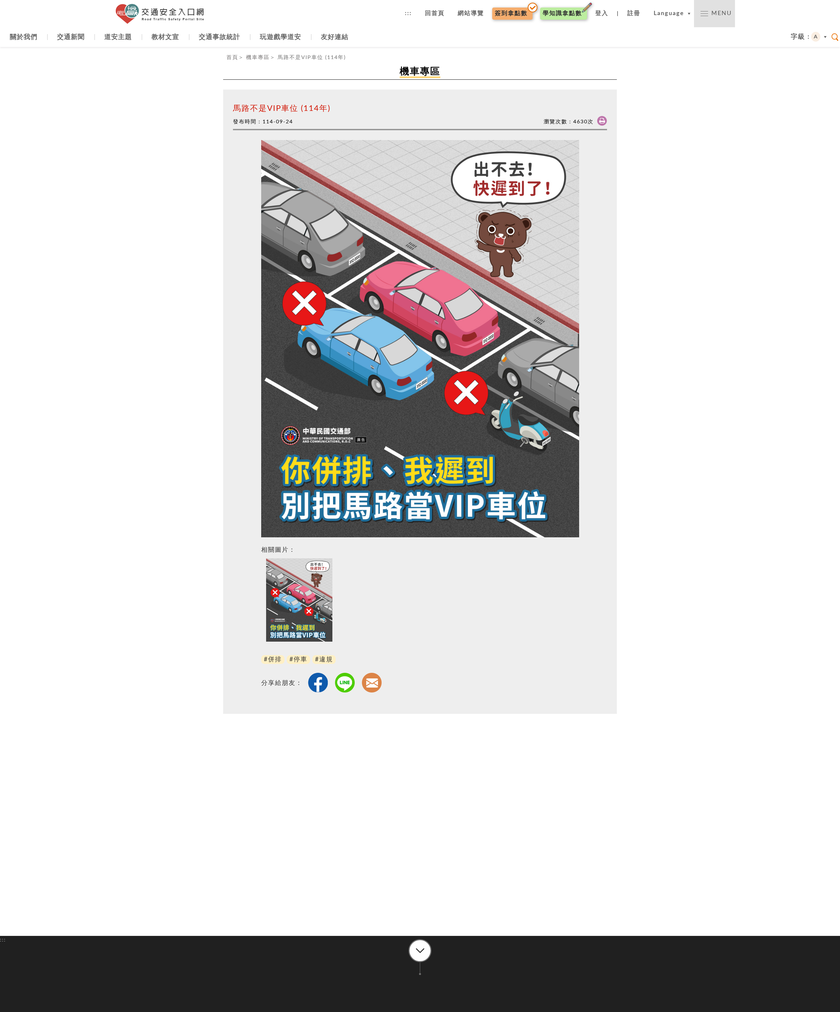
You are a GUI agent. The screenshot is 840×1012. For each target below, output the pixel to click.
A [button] (816, 36)
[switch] (714, 13)
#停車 (298, 659)
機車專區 (258, 57)
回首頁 (435, 13)
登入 (601, 13)
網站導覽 (471, 13)
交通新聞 (71, 37)
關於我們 (23, 37)
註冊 (633, 13)
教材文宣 (165, 37)
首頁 (232, 57)
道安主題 (118, 37)
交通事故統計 (219, 37)
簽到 (511, 13)
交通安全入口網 (162, 13)
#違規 (324, 659)
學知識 (562, 13)
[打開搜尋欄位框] (835, 37)
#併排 (273, 659)
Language (669, 13)
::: (408, 13)
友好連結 (334, 37)
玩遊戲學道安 (280, 37)
